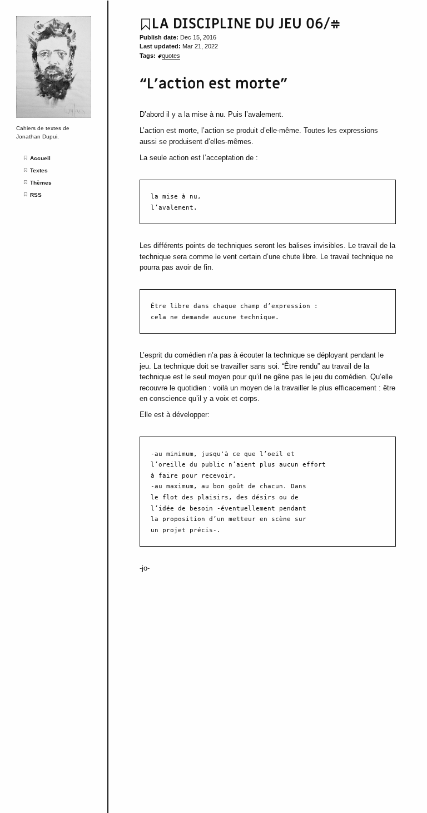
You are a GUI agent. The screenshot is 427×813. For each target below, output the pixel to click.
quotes (171, 55)
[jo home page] (53, 116)
